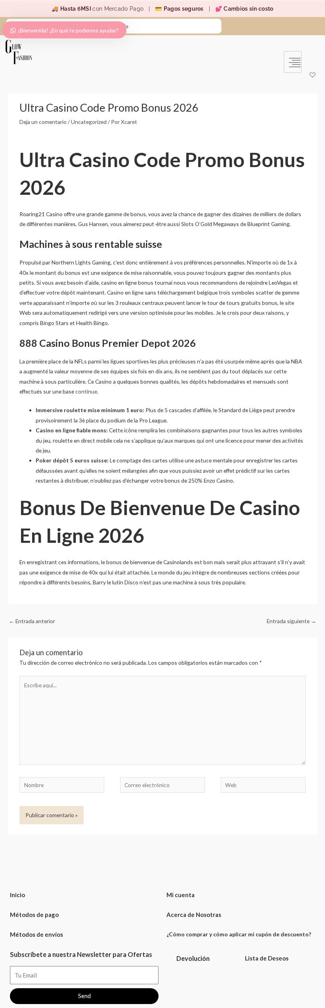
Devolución (193, 958)
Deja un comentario (43, 121)
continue (86, 391)
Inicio (17, 894)
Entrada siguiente (291, 621)
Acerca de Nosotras (193, 914)
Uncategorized (89, 121)
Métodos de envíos (36, 934)
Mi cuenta (180, 894)
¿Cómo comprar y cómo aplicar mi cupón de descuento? (238, 934)
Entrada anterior (32, 621)
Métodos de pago (34, 914)
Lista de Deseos (267, 958)
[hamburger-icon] (293, 62)
